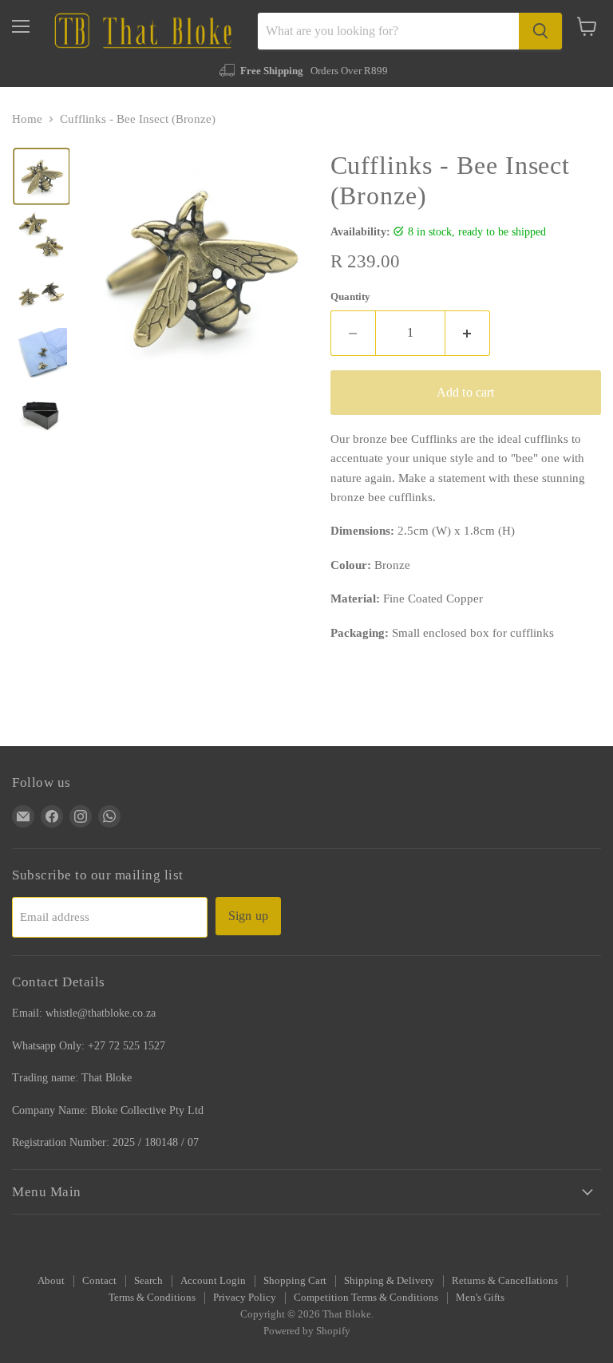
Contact (99, 1280)
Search (148, 1280)
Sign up (248, 915)
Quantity (350, 296)
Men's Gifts (480, 1297)
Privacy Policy (244, 1297)
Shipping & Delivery (389, 1280)
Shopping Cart (294, 1280)
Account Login (213, 1280)
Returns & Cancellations (505, 1280)
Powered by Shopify (306, 1331)
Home (27, 119)
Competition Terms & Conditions (366, 1297)
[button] (41, 176)
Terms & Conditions (152, 1297)
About (51, 1280)
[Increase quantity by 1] (467, 332)
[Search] (540, 31)
